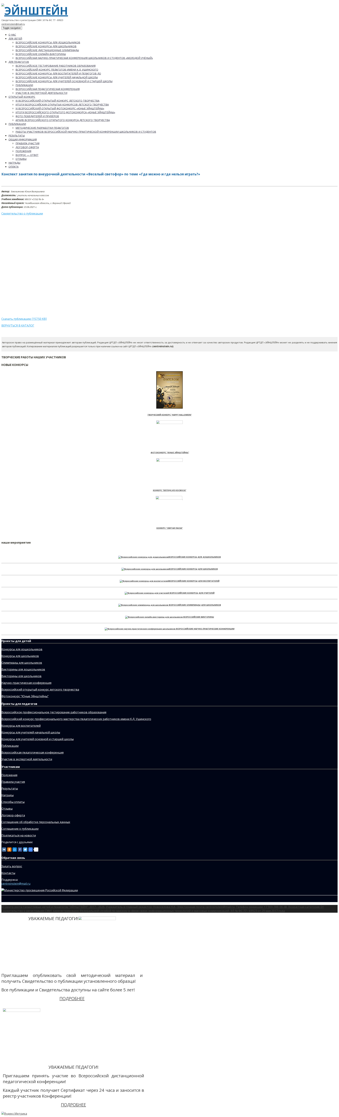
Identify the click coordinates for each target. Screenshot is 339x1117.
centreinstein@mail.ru (13, 24)
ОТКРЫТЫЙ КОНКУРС (21, 96)
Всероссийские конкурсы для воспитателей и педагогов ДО (58, 73)
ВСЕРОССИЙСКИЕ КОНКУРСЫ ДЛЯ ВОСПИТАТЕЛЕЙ (194, 581)
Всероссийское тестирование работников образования (56, 65)
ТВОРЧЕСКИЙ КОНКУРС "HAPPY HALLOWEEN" (169, 415)
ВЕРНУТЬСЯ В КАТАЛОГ (17, 325)
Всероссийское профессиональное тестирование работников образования (53, 712)
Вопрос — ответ (27, 155)
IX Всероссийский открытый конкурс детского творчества (57, 100)
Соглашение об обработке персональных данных (35, 822)
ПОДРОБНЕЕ (72, 998)
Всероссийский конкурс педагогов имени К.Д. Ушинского (57, 69)
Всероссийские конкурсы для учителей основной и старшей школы (64, 81)
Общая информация (22, 139)
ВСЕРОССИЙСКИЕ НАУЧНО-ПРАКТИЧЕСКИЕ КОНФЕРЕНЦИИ (205, 629)
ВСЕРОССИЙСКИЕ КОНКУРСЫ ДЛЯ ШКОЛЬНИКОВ (193, 569)
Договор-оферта (27, 147)
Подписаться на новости (18, 835)
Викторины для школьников (21, 676)
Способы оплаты (13, 802)
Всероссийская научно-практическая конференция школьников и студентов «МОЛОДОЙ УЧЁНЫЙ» (84, 58)
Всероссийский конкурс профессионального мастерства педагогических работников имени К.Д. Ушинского (76, 719)
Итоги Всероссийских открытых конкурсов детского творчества (62, 104)
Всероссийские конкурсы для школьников (46, 46)
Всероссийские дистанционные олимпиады (47, 50)
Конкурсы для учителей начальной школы (30, 732)
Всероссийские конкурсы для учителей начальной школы (57, 77)
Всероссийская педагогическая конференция (48, 89)
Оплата (13, 166)
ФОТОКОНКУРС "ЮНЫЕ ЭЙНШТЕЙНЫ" (170, 452)
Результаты (16, 135)
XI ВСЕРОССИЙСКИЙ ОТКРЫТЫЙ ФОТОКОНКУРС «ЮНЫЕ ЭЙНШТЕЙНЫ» (60, 108)
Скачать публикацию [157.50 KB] (24, 319)
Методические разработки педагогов (42, 128)
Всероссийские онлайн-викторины (41, 54)
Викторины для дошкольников (23, 669)
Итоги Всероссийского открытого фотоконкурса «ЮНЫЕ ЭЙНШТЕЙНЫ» (65, 112)
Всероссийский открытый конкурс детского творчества (40, 689)
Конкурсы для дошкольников (21, 649)
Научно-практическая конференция (26, 683)
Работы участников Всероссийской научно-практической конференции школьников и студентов (86, 131)
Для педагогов (18, 62)
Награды (14, 162)
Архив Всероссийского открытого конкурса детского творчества (63, 120)
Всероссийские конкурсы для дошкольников (48, 42)
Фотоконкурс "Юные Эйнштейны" (25, 696)
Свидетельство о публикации (22, 213)
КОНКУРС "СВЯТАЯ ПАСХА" (169, 528)
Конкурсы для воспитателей (21, 726)
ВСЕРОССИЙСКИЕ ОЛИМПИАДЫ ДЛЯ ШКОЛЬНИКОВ (195, 605)
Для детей (15, 38)
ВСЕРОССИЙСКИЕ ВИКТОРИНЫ (198, 617)
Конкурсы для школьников (20, 656)
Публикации (24, 85)
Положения (23, 151)
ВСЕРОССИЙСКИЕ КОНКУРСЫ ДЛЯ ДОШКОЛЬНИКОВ (194, 557)
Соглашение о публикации (19, 829)
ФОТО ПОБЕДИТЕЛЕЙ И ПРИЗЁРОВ (37, 116)
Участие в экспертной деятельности (41, 93)
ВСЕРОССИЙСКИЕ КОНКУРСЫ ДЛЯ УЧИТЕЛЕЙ (192, 593)
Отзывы (21, 159)
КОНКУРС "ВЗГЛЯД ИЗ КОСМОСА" (169, 490)
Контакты (8, 873)
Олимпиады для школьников (21, 663)
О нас (12, 34)
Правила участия (27, 143)
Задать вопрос (11, 866)
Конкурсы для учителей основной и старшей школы (37, 739)
